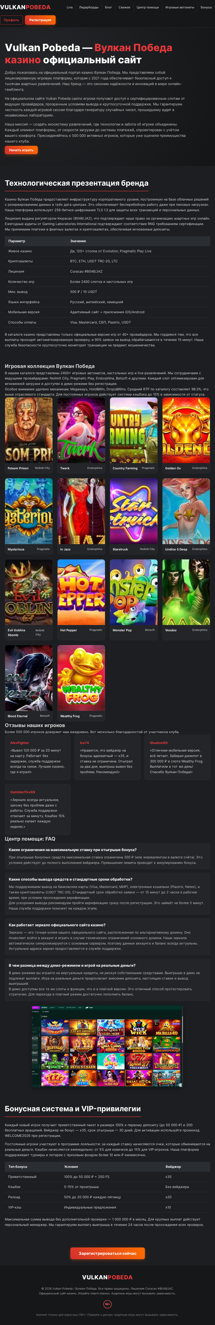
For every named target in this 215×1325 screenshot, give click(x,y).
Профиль (11, 20)
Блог (108, 7)
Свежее (124, 7)
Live (70, 7)
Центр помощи (148, 7)
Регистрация (40, 20)
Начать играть (21, 150)
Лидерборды (88, 7)
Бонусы (206, 7)
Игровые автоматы (179, 7)
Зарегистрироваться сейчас (107, 1253)
